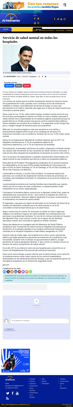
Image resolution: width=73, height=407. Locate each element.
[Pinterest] (19, 271)
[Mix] (26, 271)
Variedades (45, 383)
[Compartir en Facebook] (41, 76)
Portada (32, 379)
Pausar (18, 85)
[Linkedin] (15, 271)
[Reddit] (12, 271)
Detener (26, 85)
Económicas (34, 386)
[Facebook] (4, 271)
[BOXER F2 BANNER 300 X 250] (15, 360)
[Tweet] (44, 76)
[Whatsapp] (30, 271)
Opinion (44, 381)
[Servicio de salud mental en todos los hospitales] (25, 58)
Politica (32, 381)
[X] (8, 271)
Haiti (43, 379)
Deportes (33, 383)
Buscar (38, 29)
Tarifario (62, 379)
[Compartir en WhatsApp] (38, 76)
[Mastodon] (23, 271)
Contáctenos (64, 381)
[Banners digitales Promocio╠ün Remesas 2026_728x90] (36, 5)
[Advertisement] (25, 287)
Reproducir (9, 85)
